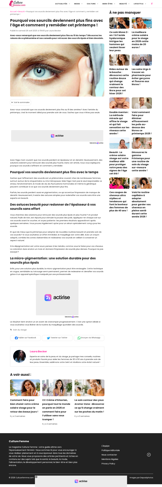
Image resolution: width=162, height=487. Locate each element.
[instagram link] (149, 454)
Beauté (123, 4)
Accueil (13, 11)
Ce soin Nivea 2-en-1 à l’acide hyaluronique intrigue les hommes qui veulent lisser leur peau (119, 41)
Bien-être (108, 4)
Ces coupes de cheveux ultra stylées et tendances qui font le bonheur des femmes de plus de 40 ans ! (118, 201)
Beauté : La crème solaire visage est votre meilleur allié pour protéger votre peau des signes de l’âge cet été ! (118, 163)
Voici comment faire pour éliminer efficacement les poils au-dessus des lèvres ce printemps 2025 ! (142, 123)
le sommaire (21, 102)
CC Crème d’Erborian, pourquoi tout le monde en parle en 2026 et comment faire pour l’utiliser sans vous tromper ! (56, 410)
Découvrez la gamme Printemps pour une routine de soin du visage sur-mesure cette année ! (141, 161)
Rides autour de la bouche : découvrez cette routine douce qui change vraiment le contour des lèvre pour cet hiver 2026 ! (119, 81)
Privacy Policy (108, 463)
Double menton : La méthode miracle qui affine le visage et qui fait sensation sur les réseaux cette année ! (119, 123)
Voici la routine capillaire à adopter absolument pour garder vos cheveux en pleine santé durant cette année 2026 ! (141, 204)
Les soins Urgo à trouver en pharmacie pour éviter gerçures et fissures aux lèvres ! (141, 77)
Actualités (61, 4)
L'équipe (105, 445)
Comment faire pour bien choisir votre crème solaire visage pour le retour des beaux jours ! (24, 406)
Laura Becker (38, 351)
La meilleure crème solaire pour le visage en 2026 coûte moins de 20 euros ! (140, 40)
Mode (77, 4)
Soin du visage (20, 329)
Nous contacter (109, 454)
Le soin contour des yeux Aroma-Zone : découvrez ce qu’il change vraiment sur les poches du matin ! (89, 406)
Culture (91, 4)
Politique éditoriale (111, 450)
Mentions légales (110, 459)
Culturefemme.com (24, 477)
